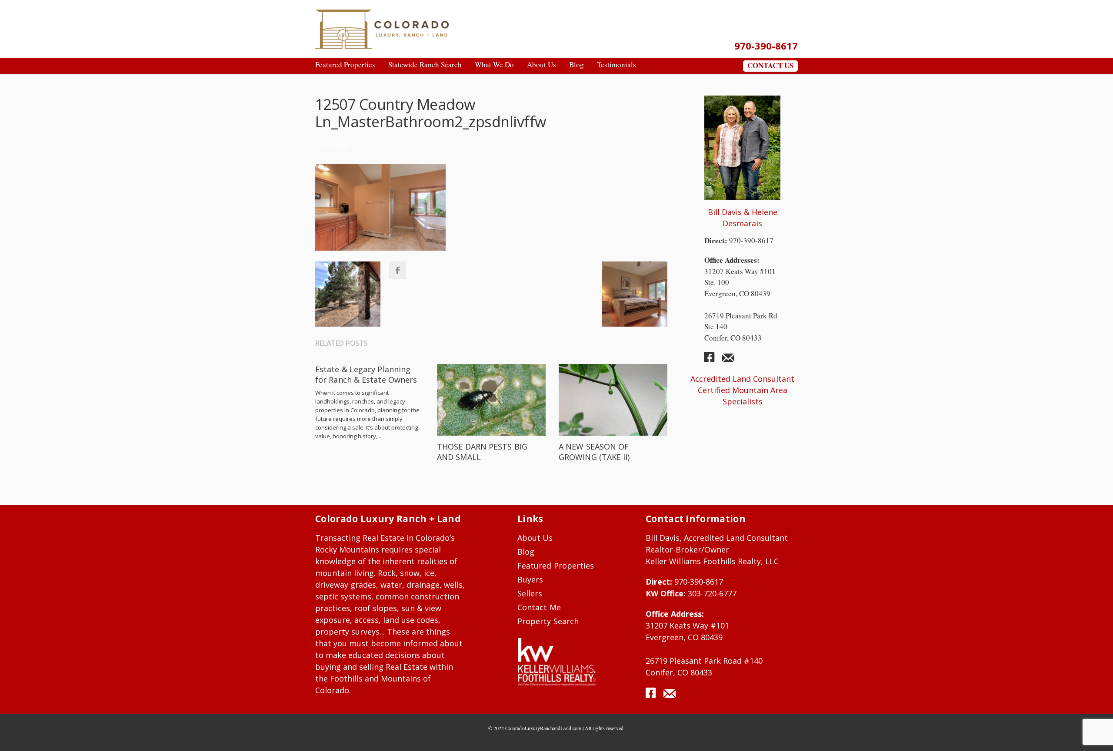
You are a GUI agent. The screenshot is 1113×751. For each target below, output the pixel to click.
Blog (525, 551)
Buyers (530, 579)
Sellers (529, 593)
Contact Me (539, 607)
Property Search (548, 621)
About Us (535, 538)
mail (728, 360)
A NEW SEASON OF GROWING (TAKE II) (594, 451)
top (1095, 733)
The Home (332, 144)
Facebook (397, 270)
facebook (712, 360)
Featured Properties (555, 565)
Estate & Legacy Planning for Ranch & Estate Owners (366, 374)
